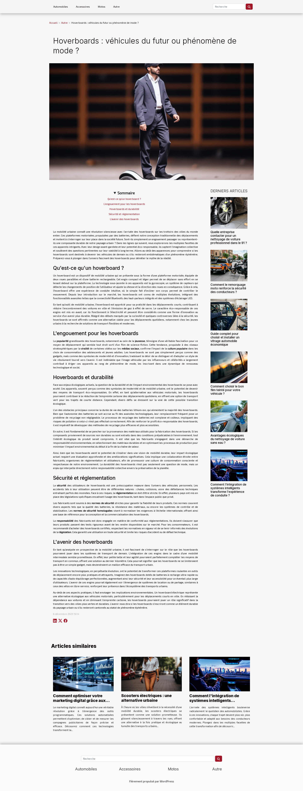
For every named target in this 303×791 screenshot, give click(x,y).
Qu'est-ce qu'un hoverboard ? (124, 198)
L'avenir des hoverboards (124, 218)
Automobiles (60, 6)
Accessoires (83, 6)
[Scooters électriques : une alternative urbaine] (151, 673)
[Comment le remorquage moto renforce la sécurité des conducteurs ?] (229, 265)
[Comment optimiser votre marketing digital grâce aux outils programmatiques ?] (83, 673)
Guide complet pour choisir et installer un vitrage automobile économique (225, 339)
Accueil (53, 22)
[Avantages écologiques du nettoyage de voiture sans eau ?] (229, 415)
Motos (101, 6)
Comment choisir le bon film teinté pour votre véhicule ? (227, 390)
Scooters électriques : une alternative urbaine (146, 698)
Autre (116, 6)
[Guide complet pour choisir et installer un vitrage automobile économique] (229, 314)
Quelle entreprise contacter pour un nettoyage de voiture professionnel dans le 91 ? (229, 237)
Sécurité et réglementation (124, 213)
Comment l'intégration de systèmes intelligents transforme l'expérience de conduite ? (228, 490)
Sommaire (126, 192)
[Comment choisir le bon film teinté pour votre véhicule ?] (229, 366)
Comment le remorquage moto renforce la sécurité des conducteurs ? (228, 288)
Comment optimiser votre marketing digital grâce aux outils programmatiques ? (79, 700)
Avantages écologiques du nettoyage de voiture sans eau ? (228, 439)
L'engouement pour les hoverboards (124, 203)
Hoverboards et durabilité (124, 208)
